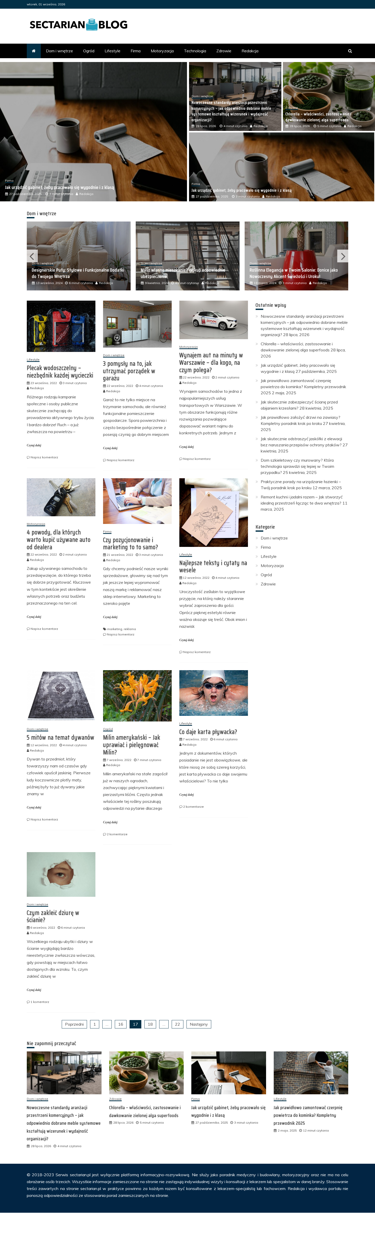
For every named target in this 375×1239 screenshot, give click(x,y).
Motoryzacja (162, 50)
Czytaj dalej (34, 445)
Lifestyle (112, 50)
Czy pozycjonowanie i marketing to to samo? (130, 543)
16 (120, 1024)
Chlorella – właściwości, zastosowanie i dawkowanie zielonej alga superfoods (318, 117)
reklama (130, 629)
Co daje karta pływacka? (208, 732)
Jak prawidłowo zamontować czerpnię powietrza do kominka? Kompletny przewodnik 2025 (87, 187)
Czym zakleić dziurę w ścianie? (53, 916)
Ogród (88, 50)
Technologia (195, 50)
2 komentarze (117, 834)
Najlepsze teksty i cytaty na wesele (213, 566)
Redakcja (250, 50)
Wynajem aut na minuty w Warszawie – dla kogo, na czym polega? (211, 362)
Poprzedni (74, 1024)
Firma (136, 50)
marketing (114, 629)
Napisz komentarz (44, 457)
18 (150, 1024)
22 (177, 1024)
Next (342, 256)
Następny (199, 1024)
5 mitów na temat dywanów (60, 737)
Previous (32, 256)
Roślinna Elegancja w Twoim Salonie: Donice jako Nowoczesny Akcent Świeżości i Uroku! (185, 273)
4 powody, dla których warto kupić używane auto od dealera (59, 540)
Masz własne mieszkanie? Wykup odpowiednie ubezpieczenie (74, 273)
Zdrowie (223, 50)
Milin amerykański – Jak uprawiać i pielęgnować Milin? (131, 745)
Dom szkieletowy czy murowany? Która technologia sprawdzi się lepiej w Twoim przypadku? (297, 466)
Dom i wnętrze (59, 50)
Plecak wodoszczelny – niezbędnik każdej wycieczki (60, 371)
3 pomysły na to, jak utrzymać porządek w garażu (129, 371)
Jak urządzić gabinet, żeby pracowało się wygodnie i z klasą (242, 190)
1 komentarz (40, 1002)
